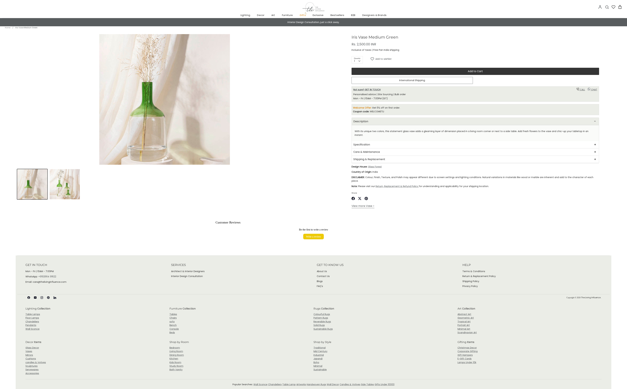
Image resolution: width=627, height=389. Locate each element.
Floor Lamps (32, 317)
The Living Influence (591, 297)
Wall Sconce (32, 329)
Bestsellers (337, 15)
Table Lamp (289, 384)
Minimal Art (464, 329)
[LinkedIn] (55, 297)
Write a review (313, 236)
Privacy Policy (470, 286)
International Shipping (412, 80)
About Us (322, 271)
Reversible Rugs (322, 321)
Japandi (318, 358)
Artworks (301, 384)
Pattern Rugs (321, 317)
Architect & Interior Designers (188, 271)
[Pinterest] (48, 297)
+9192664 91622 (47, 276)
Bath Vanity (176, 369)
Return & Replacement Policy (479, 276)
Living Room (176, 351)
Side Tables (367, 384)
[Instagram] (42, 297)
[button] (484, 59)
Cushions (30, 358)
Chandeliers (32, 321)
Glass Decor (32, 347)
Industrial (319, 355)
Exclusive (318, 15)
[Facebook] (28, 297)
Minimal (318, 366)
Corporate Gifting (468, 351)
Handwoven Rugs (316, 384)
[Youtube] (35, 297)
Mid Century (320, 351)
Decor (261, 15)
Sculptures (31, 366)
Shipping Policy (470, 281)
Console (174, 329)
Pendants (30, 325)
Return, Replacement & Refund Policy (397, 186)
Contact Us (323, 276)
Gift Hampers (465, 355)
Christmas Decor (467, 347)
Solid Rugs (319, 325)
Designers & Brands (374, 15)
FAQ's (320, 286)
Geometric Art (466, 317)
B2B (353, 15)
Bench (173, 325)
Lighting (245, 15)
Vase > (363, 206)
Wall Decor (333, 384)
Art (273, 15)
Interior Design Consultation (187, 276)
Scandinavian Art (467, 332)
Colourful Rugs (322, 314)
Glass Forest (375, 166)
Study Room (176, 366)
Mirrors (29, 355)
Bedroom (174, 347)
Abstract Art (464, 314)
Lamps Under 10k (467, 362)
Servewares (32, 369)
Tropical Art (464, 321)
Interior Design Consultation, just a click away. (313, 22)
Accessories (32, 373)
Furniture (287, 15)
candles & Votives (35, 362)
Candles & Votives (350, 384)
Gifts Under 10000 (384, 384)
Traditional (320, 347)
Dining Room (176, 355)
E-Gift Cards (465, 358)
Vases (28, 351)
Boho (316, 362)
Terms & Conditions (473, 271)
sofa (172, 321)
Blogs (320, 281)
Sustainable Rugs (323, 329)
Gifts (303, 15)
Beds (172, 332)
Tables (173, 314)
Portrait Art (464, 325)
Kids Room (175, 362)
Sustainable (320, 369)
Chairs (173, 317)
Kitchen (173, 358)
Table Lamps (32, 314)
